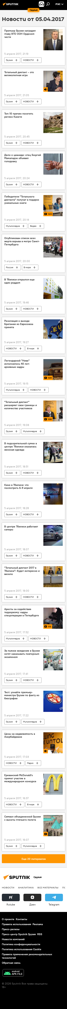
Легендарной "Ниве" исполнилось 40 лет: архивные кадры (17, 364)
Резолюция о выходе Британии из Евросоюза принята (18, 324)
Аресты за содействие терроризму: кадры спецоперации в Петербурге (21, 612)
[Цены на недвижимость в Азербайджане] (53, 742)
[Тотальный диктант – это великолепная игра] (53, 81)
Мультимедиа (13, 226)
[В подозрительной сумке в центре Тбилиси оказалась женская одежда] (53, 452)
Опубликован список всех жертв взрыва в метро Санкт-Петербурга (22, 241)
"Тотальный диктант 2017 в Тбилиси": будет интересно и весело (22, 571)
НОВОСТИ (28, 60)
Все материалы (47, 887)
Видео (33, 226)
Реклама (38, 924)
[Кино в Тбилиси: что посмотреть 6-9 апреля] (53, 494)
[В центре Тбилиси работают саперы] (53, 535)
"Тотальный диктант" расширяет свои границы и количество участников (20, 405)
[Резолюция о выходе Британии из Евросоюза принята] (53, 329)
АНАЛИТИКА (26, 887)
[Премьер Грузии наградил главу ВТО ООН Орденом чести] (53, 39)
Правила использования (16, 924)
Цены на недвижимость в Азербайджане (19, 735)
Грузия (9, 60)
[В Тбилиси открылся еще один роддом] (53, 288)
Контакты (21, 919)
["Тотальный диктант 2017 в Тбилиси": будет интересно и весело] (53, 576)
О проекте (8, 919)
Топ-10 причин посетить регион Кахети (18, 115)
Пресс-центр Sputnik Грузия (19, 934)
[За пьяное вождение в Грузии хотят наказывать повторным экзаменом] (53, 659)
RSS (39, 934)
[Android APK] (13, 973)
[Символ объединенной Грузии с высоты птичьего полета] (53, 825)
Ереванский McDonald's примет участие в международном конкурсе (20, 778)
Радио (30, 763)
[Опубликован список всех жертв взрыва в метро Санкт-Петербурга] (53, 247)
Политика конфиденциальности (21, 944)
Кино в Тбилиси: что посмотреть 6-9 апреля (18, 486)
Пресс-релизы (11, 929)
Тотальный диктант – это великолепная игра (19, 74)
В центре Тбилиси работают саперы (21, 528)
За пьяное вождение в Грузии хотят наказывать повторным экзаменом (22, 654)
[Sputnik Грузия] (11, 5)
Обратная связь (11, 962)
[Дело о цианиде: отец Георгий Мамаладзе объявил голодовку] (53, 164)
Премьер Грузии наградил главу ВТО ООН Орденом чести (20, 34)
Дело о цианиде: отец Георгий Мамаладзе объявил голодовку (22, 158)
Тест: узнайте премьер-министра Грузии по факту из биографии (21, 695)
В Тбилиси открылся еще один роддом (19, 281)
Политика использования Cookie (21, 949)
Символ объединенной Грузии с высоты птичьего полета (22, 818)
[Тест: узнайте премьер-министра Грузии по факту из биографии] (53, 701)
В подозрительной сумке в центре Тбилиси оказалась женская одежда (20, 446)
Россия (9, 267)
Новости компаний (13, 939)
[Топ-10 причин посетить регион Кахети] (53, 122)
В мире (27, 267)
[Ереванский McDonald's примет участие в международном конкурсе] (53, 784)
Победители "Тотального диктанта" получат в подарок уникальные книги (21, 200)
